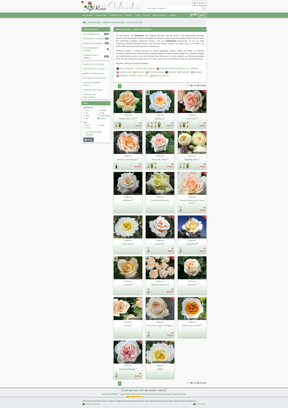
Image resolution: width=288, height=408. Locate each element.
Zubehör (128, 15)
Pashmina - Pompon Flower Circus (134, 75)
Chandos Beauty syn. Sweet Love (192, 201)
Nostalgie (198, 72)
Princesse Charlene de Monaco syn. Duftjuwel (178, 68)
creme (102, 118)
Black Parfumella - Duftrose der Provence (137, 68)
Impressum (166, 394)
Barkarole (172, 72)
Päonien (172, 15)
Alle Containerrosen (91, 34)
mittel (88, 128)
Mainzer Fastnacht (161, 75)
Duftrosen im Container (93, 43)
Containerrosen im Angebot (91, 56)
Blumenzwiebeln (159, 15)
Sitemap (182, 394)
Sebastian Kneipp (127, 369)
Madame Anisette (159, 284)
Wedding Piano (191, 159)
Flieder (137, 15)
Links (175, 394)
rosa (87, 110)
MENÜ (202, 15)
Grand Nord (191, 244)
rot (87, 113)
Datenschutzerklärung (151, 394)
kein (87, 125)
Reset (90, 140)
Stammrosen (101, 15)
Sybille (160, 369)
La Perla (127, 284)
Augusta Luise (125, 72)
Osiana (127, 325)
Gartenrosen (87, 15)
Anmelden (200, 3)
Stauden (146, 15)
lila (87, 118)
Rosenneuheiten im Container (91, 49)
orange (103, 110)
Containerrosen (115, 15)
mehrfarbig (104, 115)
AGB (138, 394)
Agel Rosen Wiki (128, 394)
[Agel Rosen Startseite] (84, 22)
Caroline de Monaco (160, 200)
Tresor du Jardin (159, 159)
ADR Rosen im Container (93, 38)
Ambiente (127, 200)
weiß (102, 113)
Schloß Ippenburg (156, 72)
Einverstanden (200, 404)
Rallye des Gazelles (191, 325)
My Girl (191, 284)
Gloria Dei (140, 72)
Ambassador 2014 (127, 118)
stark (102, 125)
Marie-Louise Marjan (127, 159)
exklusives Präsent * (110, 394)
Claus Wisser (128, 244)
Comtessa (159, 244)
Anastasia (185, 72)
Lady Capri (191, 118)
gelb (87, 115)
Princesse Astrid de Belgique (160, 325)
